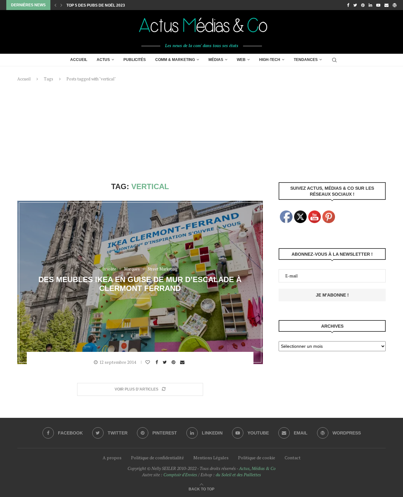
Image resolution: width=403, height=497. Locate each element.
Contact (293, 458)
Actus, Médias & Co (257, 468)
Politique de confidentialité (157, 458)
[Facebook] (348, 5)
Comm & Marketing (175, 59)
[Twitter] (355, 5)
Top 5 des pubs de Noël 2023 (95, 5)
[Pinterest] (363, 5)
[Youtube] (378, 5)
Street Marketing (163, 269)
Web (241, 59)
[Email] (386, 5)
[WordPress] (395, 5)
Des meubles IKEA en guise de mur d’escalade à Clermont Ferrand (139, 283)
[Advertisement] (201, 132)
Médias (215, 59)
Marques (132, 269)
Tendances (306, 59)
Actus (103, 59)
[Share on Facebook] (158, 362)
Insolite (109, 269)
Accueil (78, 59)
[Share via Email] (183, 362)
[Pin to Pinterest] (174, 362)
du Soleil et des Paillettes (238, 475)
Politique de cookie (256, 458)
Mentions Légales (211, 458)
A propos (112, 458)
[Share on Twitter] (165, 362)
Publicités (134, 59)
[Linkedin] (370, 5)
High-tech (269, 59)
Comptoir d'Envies (180, 475)
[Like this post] (148, 362)
